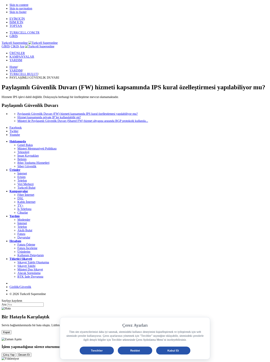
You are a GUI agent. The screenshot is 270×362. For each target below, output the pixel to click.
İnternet (22, 173)
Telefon (22, 180)
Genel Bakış (25, 145)
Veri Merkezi (25, 184)
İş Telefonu (24, 209)
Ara (22, 46)
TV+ (20, 205)
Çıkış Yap (8, 354)
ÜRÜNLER (17, 53)
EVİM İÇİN (17, 18)
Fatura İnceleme (27, 248)
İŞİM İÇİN (16, 22)
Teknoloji (23, 152)
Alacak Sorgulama (29, 273)
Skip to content (18, 5)
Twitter (13, 131)
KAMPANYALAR (21, 56)
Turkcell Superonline (15, 42)
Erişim (21, 177)
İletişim (21, 159)
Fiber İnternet (25, 194)
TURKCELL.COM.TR (24, 32)
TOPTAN (15, 25)
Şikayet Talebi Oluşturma (33, 262)
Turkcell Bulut (26, 187)
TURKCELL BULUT (23, 74)
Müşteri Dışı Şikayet (30, 269)
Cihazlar (22, 212)
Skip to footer (17, 12)
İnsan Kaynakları (28, 155)
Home (13, 67)
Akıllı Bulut (24, 230)
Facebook (15, 127)
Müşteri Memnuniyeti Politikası (37, 148)
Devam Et (24, 354)
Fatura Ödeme (26, 244)
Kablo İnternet (26, 202)
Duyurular (23, 237)
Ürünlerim (23, 251)
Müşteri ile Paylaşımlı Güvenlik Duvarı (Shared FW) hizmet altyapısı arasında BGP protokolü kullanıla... (82, 121)
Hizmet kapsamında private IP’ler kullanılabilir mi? (49, 117)
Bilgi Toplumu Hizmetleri (33, 162)
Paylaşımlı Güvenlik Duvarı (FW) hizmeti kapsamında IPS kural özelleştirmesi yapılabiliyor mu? (77, 113)
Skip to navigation (20, 8)
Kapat (6, 332)
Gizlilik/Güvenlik (20, 286)
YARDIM (15, 60)
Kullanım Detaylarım (30, 255)
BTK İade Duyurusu (30, 276)
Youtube (14, 134)
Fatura (21, 234)
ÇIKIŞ (15, 46)
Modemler (23, 219)
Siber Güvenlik (26, 166)
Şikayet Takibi (26, 266)
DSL (20, 198)
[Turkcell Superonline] (39, 46)
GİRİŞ (13, 36)
